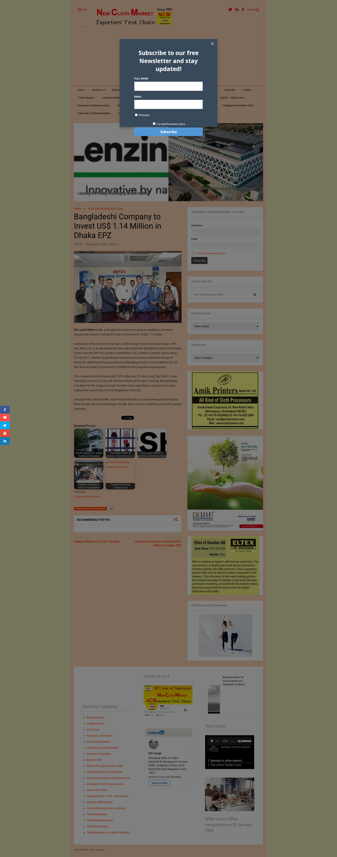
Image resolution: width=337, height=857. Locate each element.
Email (138, 96)
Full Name (141, 78)
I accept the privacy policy (171, 124)
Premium (144, 115)
